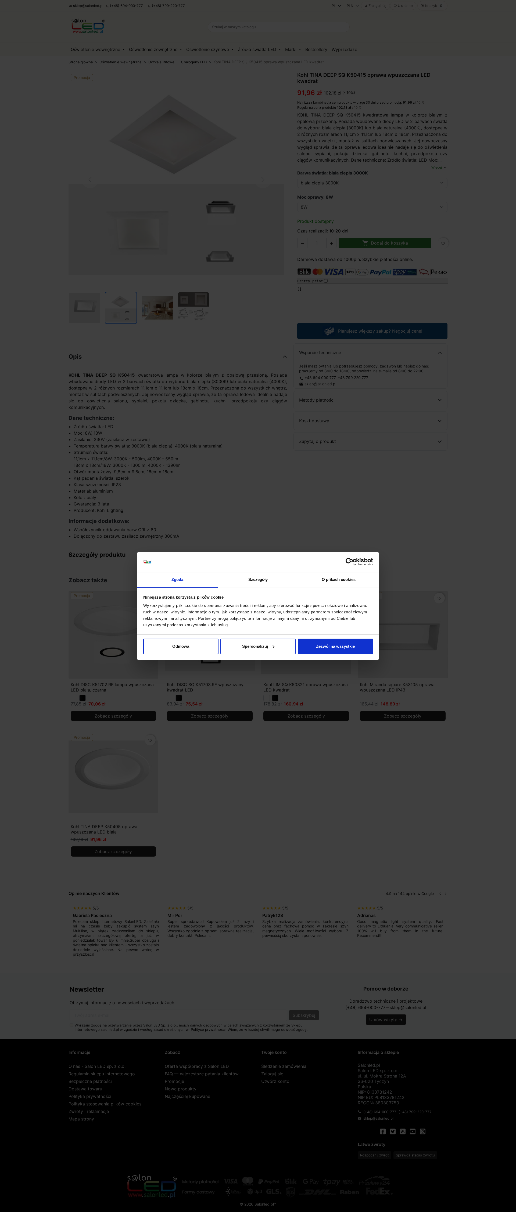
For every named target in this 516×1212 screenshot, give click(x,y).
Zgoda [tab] (177, 579)
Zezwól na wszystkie (335, 646)
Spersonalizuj (255, 646)
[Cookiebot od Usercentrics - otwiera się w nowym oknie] (349, 562)
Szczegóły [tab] (258, 579)
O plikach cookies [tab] (339, 579)
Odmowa (180, 646)
